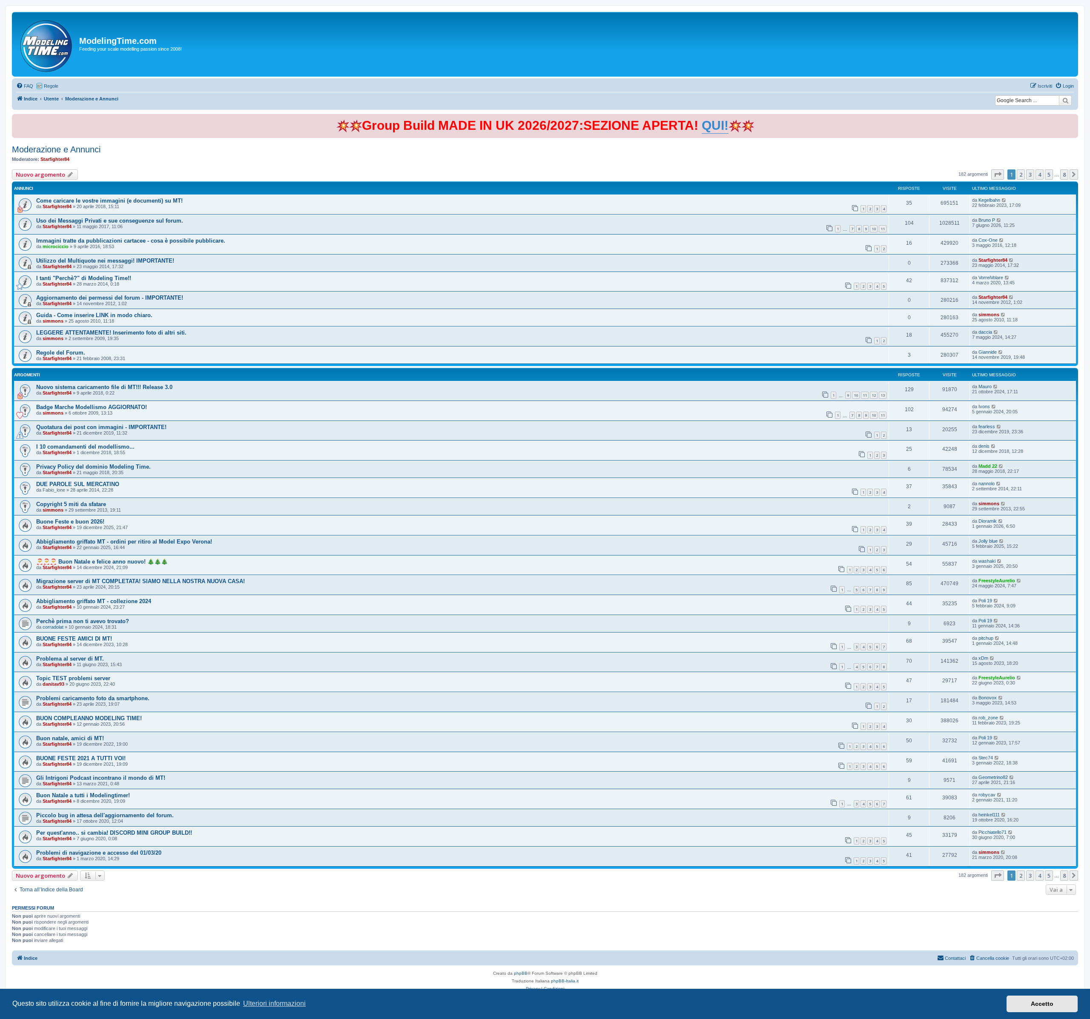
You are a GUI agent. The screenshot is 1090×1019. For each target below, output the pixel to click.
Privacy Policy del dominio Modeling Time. (93, 467)
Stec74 (985, 757)
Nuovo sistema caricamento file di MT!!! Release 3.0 (104, 387)
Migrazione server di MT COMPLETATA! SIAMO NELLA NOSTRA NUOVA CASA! (140, 581)
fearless (986, 426)
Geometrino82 (993, 777)
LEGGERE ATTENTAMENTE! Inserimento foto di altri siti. (111, 332)
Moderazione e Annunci (56, 149)
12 (874, 395)
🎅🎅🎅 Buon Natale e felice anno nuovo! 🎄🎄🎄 (102, 561)
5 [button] (1048, 174)
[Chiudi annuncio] (1072, 119)
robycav (986, 794)
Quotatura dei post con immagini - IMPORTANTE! (101, 427)
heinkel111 (989, 814)
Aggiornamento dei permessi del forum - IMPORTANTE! (109, 298)
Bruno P (986, 220)
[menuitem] (24, 86)
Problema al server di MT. (70, 658)
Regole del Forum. (60, 352)
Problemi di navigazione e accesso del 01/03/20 (98, 853)
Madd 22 (987, 466)
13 (883, 395)
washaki (986, 561)
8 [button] (1064, 174)
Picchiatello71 (992, 832)
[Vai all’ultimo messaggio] (1004, 200)
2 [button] (1020, 174)
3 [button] (1030, 174)
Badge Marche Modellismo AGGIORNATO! (91, 407)
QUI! (715, 125)
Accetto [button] (1042, 1003)
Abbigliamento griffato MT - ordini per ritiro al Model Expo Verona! (124, 541)
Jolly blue (988, 541)
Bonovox (987, 697)
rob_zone (988, 717)
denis (984, 446)
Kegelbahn (989, 200)
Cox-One (988, 240)
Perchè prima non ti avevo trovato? (82, 621)
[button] (997, 174)
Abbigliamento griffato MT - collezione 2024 (93, 601)
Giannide (987, 352)
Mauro (985, 386)
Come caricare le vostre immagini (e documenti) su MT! (109, 201)
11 (883, 229)
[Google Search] (1065, 100)
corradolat (53, 627)
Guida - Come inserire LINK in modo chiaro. (94, 315)
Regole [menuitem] (51, 86)
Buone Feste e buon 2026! (70, 521)
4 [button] (1039, 174)
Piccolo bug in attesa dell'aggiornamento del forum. (105, 815)
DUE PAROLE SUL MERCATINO (77, 484)
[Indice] (46, 44)
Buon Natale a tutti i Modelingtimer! (83, 795)
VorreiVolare (990, 277)
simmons (53, 320)
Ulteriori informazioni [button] (274, 1003)
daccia (985, 332)
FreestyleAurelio (996, 580)
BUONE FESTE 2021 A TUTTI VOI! (81, 758)
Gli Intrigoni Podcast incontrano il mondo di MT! (100, 778)
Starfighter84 (54, 159)
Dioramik (987, 521)
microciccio (56, 246)
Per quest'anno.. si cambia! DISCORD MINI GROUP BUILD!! (114, 833)
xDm (983, 658)
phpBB (521, 973)
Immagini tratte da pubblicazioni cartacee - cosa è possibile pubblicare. (130, 241)
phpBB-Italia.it (565, 981)
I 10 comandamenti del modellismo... (85, 447)
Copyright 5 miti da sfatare (71, 504)
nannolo (986, 483)
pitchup (985, 638)
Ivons (984, 406)
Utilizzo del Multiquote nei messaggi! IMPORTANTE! (105, 261)
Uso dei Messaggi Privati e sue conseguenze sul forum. (109, 221)
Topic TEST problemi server (73, 678)
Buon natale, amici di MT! (70, 738)
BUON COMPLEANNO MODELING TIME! (89, 718)
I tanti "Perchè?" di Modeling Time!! (83, 278)
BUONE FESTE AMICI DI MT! (74, 638)
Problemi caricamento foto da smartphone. (92, 698)
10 (874, 229)
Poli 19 (985, 600)
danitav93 (53, 684)
